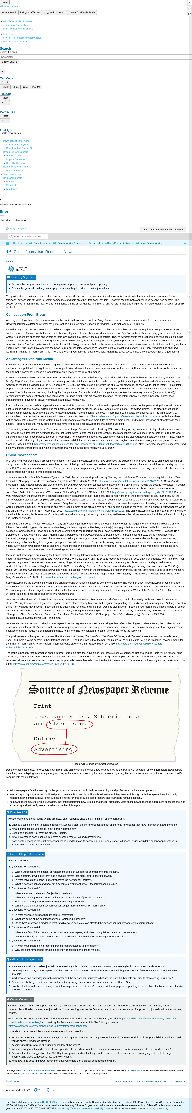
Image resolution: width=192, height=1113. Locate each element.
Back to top (11, 1081)
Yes (40, 1090)
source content (38, 1073)
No (52, 1090)
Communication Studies (69, 243)
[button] (11, 185)
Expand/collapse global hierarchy (9, 243)
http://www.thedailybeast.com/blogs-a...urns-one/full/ (69, 577)
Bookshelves (40, 243)
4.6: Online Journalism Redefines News (38, 1070)
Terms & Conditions (80, 1108)
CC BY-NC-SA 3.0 (135, 1070)
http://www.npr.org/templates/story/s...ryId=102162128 (129, 481)
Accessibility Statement (102, 1108)
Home (20, 243)
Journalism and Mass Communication (111, 243)
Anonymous (21, 1073)
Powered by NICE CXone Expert (50, 1102)
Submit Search (9, 62)
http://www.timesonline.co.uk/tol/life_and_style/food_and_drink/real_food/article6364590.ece (85, 444)
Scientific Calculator (16, 163)
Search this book (8, 52)
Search (11, 236)
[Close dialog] (2, 215)
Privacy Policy (62, 1108)
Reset (5, 82)
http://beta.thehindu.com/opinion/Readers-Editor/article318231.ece (123, 416)
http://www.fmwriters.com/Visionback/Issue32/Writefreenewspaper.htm (47, 1026)
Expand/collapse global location (184, 242)
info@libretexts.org (158, 1108)
